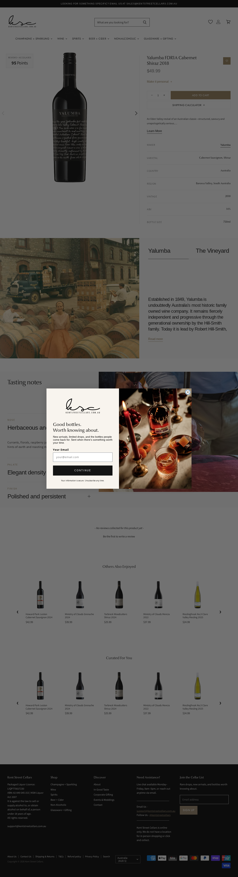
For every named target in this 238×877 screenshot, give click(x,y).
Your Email (61, 449)
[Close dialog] (188, 392)
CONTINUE (82, 470)
